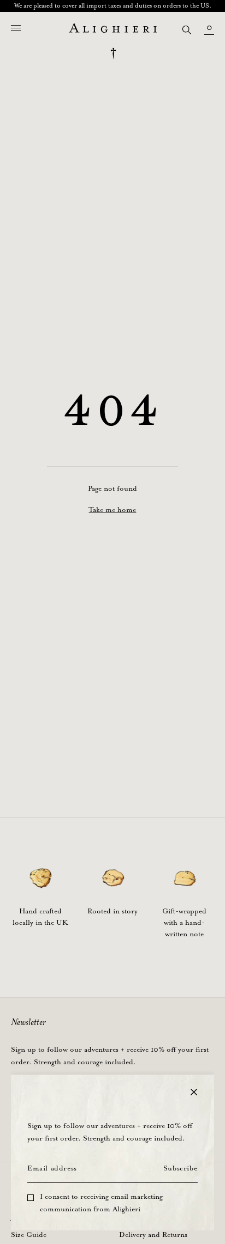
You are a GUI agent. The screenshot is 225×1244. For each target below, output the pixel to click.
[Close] (194, 1092)
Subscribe (180, 1168)
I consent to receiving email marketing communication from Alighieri (101, 1203)
